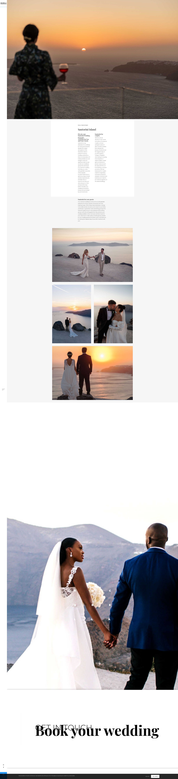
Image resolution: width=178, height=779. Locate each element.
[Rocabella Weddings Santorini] (3, 3)
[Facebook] (3, 767)
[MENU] (3, 389)
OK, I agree (155, 776)
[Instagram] (3, 765)
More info (147, 776)
